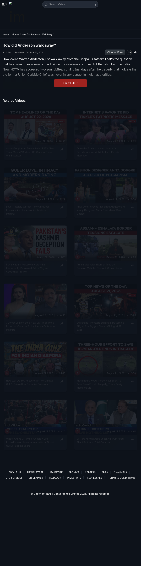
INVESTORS (74, 477)
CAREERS (90, 472)
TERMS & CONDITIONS (121, 477)
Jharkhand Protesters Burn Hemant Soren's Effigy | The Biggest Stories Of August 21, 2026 (100, 326)
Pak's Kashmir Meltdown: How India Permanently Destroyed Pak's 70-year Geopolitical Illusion (27, 268)
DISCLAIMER (36, 477)
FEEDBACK (55, 477)
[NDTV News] (17, 15)
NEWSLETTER (35, 472)
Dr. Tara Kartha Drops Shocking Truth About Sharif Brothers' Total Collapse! (100, 440)
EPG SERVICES (14, 477)
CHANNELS (120, 472)
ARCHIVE (74, 472)
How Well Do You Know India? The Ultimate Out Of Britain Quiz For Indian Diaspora (29, 382)
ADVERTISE (56, 472)
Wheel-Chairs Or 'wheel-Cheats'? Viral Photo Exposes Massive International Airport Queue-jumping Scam (30, 442)
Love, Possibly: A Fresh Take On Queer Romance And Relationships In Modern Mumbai (27, 210)
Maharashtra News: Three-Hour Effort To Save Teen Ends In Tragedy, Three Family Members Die (100, 384)
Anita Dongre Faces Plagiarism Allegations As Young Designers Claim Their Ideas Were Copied (101, 210)
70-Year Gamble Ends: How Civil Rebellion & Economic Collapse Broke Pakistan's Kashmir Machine (30, 326)
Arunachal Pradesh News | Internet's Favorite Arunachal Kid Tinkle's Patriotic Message (98, 152)
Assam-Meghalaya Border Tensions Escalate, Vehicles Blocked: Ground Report (100, 266)
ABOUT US (15, 472)
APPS (105, 472)
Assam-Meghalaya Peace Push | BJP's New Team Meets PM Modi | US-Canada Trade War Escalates (30, 152)
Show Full (69, 82)
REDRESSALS (94, 477)
